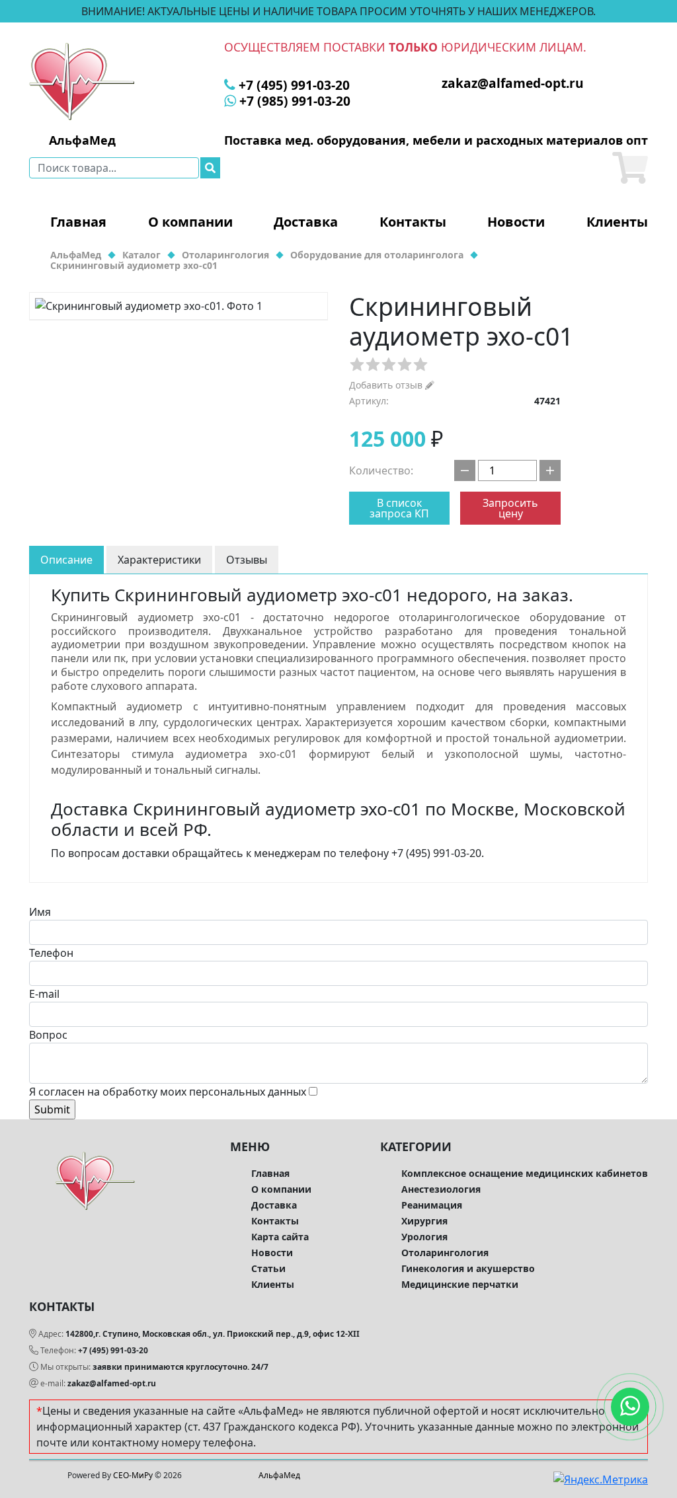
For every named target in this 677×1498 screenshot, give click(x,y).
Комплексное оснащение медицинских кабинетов (524, 1173)
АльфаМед (279, 1475)
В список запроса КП (399, 508)
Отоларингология (445, 1252)
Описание (66, 559)
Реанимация (431, 1205)
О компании (190, 222)
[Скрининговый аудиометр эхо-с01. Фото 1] (178, 306)
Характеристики (159, 559)
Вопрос (48, 1035)
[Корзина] (630, 168)
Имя (40, 912)
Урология (424, 1236)
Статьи (268, 1268)
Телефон (51, 953)
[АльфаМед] (82, 80)
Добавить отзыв (387, 385)
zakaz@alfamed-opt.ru (111, 1383)
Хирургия (424, 1221)
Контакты (412, 222)
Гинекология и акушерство (468, 1268)
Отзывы (246, 559)
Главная (78, 222)
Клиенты (617, 222)
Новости (516, 222)
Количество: (381, 470)
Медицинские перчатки (459, 1284)
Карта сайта (280, 1236)
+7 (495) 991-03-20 (113, 1350)
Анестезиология (441, 1189)
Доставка (306, 222)
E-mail (44, 994)
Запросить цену (510, 508)
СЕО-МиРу (133, 1475)
